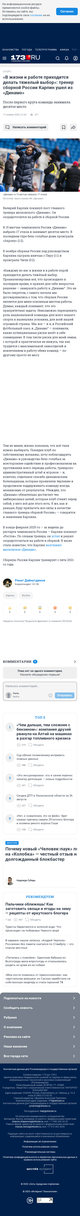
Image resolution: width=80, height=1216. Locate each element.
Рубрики (10, 1017)
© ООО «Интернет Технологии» (40, 1191)
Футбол (26, 595)
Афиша (64, 49)
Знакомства (10, 49)
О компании (13, 1027)
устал (56, 536)
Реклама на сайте (17, 1037)
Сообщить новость (18, 1008)
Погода (27, 49)
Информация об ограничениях (40, 1141)
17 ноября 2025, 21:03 (14, 114)
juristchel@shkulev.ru (39, 1106)
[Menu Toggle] (4, 58)
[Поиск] (57, 58)
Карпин (10, 595)
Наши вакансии (15, 1046)
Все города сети (16, 1056)
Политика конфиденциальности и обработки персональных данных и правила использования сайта (40, 1158)
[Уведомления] (66, 58)
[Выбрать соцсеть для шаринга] (73, 127)
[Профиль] (75, 58)
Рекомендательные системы (40, 1152)
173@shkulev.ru (56, 1100)
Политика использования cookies (40, 1146)
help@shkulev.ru (48, 1111)
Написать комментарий (29, 127)
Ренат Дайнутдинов (30, 580)
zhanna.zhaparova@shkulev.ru (27, 1121)
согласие (36, 15)
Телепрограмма (46, 49)
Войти (16, 696)
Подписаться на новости (22, 998)
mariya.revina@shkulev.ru (28, 1126)
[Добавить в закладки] (63, 127)
